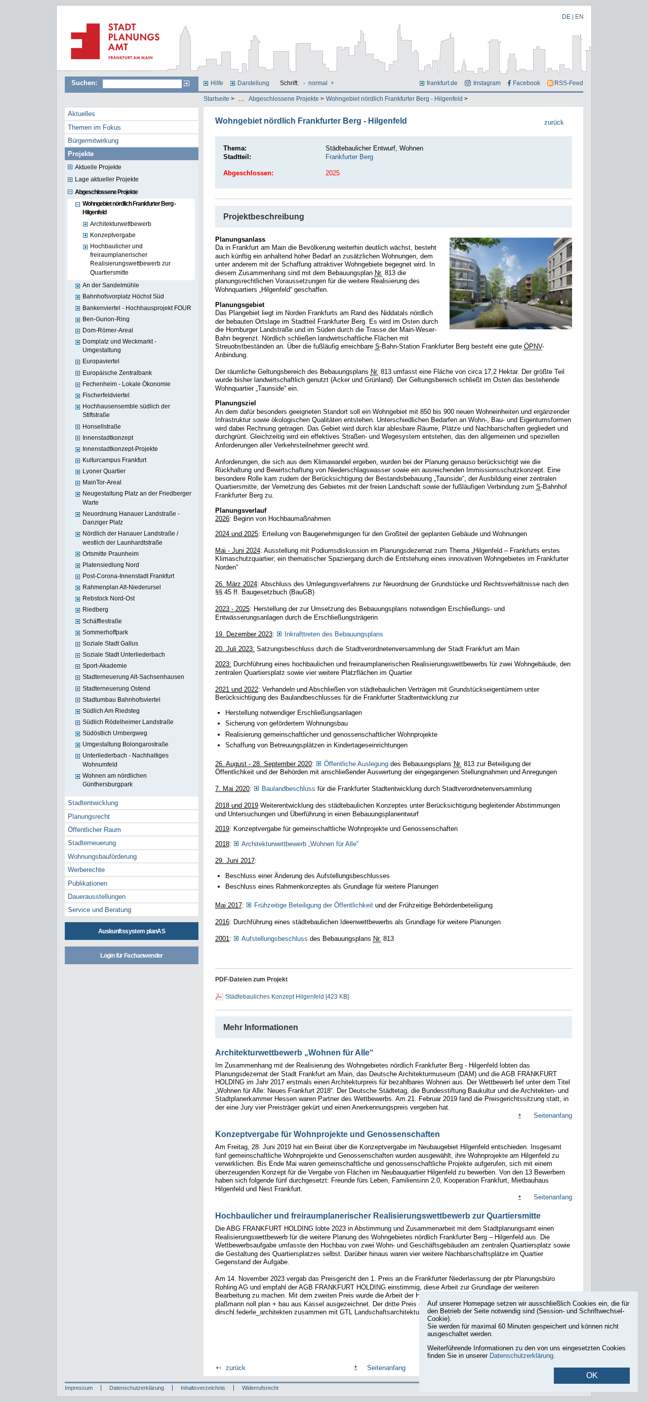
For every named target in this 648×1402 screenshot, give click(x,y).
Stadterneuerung (92, 843)
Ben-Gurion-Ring (106, 319)
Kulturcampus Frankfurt (114, 460)
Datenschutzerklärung (136, 1388)
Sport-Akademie (105, 665)
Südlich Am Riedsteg (111, 710)
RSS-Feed (568, 83)
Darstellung (253, 83)
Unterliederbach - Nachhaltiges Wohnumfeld (126, 760)
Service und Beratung (99, 910)
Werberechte (86, 870)
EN (579, 16)
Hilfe (217, 83)
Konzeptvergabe (113, 235)
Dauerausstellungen (97, 896)
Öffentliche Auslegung (356, 764)
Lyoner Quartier (104, 471)
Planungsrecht (89, 816)
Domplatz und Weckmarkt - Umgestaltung (119, 346)
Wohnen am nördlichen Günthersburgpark (115, 780)
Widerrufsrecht (260, 1388)
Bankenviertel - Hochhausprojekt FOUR (137, 308)
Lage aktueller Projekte (107, 179)
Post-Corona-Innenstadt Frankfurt (128, 576)
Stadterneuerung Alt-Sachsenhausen (133, 676)
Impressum (79, 1388)
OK (592, 1375)
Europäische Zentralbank (117, 372)
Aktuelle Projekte (98, 167)
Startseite (216, 98)
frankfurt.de (442, 83)
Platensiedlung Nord (111, 565)
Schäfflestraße (102, 621)
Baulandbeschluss (288, 788)
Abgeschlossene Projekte (284, 98)
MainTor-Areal (102, 482)
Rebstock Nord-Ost (109, 598)
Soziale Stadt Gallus (110, 643)
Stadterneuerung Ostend (116, 688)
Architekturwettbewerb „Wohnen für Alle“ (299, 844)
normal (318, 83)
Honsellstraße (102, 426)
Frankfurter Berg (349, 157)
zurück (554, 122)
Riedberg (95, 609)
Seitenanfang (553, 1115)
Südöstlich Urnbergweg (115, 733)
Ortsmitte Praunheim (111, 553)
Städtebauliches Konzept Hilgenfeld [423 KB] (287, 996)
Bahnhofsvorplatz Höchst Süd (123, 296)
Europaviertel (101, 361)
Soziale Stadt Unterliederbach (124, 654)
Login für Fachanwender (131, 955)
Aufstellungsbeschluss (274, 938)
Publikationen (87, 883)
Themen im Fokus (94, 127)
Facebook (526, 83)
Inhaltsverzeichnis (203, 1388)
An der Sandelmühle (111, 285)
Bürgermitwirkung (93, 140)
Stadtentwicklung (93, 803)
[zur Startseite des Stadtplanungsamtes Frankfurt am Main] (112, 63)
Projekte (81, 154)
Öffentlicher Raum (94, 829)
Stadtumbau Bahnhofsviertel (121, 699)
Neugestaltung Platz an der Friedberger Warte (137, 498)
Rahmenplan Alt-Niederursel (122, 587)
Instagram (486, 83)
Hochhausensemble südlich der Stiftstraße (126, 411)
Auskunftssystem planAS (131, 931)
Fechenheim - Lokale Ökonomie (127, 384)
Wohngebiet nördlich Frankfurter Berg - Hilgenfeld (394, 98)
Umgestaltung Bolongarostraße (126, 744)
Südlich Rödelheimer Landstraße (128, 722)
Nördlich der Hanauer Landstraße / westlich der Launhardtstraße (130, 538)
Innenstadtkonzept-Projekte (120, 448)
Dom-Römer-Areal (108, 330)
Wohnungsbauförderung (102, 856)
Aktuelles (81, 114)
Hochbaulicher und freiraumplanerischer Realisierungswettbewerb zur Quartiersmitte (130, 259)
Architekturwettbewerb (120, 224)
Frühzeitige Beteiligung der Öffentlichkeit (314, 905)
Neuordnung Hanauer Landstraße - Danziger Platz (131, 518)
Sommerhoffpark (105, 632)
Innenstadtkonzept (108, 437)
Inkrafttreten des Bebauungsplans (334, 634)
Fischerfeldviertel (106, 395)
